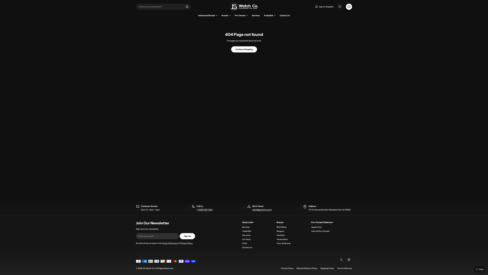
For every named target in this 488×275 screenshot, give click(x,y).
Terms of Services (169, 243)
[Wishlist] (340, 7)
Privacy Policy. (187, 243)
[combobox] (163, 7)
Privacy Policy (287, 268)
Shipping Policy (327, 268)
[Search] (187, 6)
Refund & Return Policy (307, 268)
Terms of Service (344, 268)
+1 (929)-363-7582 (204, 210)
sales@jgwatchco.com (262, 210)
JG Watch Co (148, 268)
